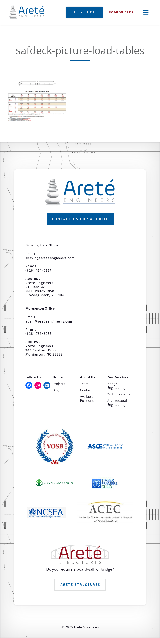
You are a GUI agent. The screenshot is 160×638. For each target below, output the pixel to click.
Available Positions (87, 398)
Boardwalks (121, 12)
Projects (59, 383)
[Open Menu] (146, 12)
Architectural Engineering (117, 402)
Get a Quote (84, 12)
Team (84, 383)
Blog (56, 390)
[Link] (37, 119)
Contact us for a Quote (80, 219)
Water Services (118, 394)
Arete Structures (80, 585)
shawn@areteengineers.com (49, 258)
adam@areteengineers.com (48, 321)
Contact (86, 390)
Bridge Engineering (116, 385)
